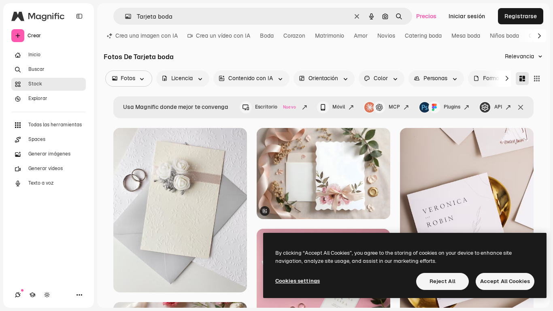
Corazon (294, 35)
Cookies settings (297, 280)
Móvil (338, 107)
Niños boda (504, 35)
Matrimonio (329, 35)
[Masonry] (522, 78)
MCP (394, 107)
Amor (361, 35)
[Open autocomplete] (125, 16)
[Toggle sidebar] (79, 16)
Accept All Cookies (505, 281)
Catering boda (423, 35)
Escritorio (275, 107)
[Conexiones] (17, 294)
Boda (267, 35)
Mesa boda (465, 35)
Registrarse (520, 16)
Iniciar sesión (467, 16)
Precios (426, 16)
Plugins (452, 107)
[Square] (536, 78)
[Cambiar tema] (46, 294)
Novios (386, 35)
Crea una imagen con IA (146, 35)
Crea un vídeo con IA (223, 35)
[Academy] (32, 294)
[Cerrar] (520, 107)
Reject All (442, 281)
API (498, 107)
